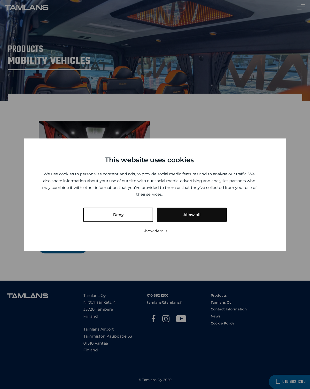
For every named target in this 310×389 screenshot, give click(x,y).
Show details (155, 231)
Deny (118, 214)
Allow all (192, 214)
